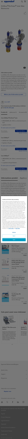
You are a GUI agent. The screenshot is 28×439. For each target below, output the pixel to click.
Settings (14, 232)
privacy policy (11, 228)
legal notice (18, 228)
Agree (14, 239)
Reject (14, 235)
